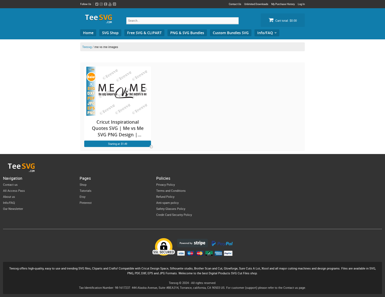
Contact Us (235, 4)
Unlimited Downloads (256, 4)
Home (88, 32)
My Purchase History (283, 4)
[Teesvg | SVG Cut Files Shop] (100, 21)
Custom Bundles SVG (231, 32)
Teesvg (87, 47)
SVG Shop (110, 32)
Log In (301, 4)
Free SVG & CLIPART (144, 32)
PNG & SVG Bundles (187, 32)
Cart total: (286, 20)
